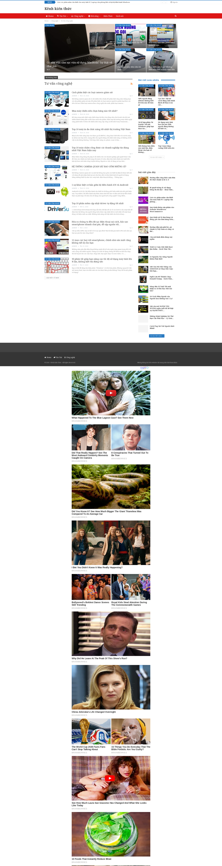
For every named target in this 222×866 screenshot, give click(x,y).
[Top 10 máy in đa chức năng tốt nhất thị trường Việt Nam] (57, 135)
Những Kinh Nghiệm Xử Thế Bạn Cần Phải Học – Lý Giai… (162, 317)
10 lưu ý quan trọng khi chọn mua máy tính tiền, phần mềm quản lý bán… (162, 42)
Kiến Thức (108, 16)
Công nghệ (78, 16)
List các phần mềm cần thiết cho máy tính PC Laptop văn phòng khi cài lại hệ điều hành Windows (93, 2)
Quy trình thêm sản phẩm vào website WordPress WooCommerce (162, 209)
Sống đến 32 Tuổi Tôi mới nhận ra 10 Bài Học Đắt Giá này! (161, 288)
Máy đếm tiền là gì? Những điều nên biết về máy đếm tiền (162, 68)
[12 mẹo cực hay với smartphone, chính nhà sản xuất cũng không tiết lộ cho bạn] (57, 246)
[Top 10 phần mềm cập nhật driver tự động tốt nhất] (57, 210)
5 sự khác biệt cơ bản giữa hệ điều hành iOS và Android (100, 184)
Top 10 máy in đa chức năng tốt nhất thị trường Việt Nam (101, 129)
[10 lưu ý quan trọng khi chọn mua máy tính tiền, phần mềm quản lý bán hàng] (162, 36)
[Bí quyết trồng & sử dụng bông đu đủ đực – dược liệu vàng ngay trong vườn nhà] (143, 190)
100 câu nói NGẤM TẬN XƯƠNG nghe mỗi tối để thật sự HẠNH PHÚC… (161, 308)
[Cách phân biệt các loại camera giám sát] (57, 99)
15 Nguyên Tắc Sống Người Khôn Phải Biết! (161, 258)
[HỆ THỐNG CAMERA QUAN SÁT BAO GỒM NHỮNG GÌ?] (57, 173)
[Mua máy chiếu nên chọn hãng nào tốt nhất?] (57, 117)
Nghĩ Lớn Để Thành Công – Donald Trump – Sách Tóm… (161, 278)
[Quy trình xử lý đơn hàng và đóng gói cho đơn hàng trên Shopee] (143, 220)
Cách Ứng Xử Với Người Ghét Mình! (162, 327)
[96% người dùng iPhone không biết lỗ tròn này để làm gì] (146, 90)
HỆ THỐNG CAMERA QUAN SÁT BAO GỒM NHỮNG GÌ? (99, 166)
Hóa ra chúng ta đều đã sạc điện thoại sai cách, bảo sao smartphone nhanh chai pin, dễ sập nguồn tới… (100, 223)
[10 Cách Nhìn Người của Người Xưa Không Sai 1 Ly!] (143, 299)
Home (51, 16)
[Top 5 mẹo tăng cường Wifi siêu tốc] (166, 138)
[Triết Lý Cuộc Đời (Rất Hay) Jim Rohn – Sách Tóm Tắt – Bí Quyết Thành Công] (143, 249)
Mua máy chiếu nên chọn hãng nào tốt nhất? (94, 110)
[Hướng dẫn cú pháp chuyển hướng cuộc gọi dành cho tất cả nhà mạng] (130, 36)
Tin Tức (63, 16)
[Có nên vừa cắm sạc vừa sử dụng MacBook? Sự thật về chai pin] (79, 48)
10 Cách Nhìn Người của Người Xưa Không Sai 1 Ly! (161, 297)
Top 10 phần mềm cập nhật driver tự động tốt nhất (98, 203)
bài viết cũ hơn (52, 278)
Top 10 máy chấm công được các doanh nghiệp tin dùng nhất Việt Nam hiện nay (100, 149)
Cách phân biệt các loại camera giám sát (92, 92)
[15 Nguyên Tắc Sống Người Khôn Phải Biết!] (143, 259)
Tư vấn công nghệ (123, 25)
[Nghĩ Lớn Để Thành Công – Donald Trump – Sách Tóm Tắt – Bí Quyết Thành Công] (143, 279)
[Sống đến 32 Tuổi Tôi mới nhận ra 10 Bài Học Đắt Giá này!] (143, 289)
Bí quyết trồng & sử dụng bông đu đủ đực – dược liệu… (162, 188)
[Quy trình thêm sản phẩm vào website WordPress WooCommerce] (143, 210)
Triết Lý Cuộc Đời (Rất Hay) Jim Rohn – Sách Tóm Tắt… (161, 248)
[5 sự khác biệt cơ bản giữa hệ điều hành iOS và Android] (57, 191)
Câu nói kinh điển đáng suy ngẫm (161, 238)
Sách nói (119, 16)
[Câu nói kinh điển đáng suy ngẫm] (143, 239)
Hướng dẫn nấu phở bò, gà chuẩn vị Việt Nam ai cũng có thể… (162, 229)
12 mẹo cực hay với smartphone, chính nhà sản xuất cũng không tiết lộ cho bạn (101, 241)
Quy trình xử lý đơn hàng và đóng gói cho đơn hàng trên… (162, 218)
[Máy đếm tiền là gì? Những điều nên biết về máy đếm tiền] (162, 60)
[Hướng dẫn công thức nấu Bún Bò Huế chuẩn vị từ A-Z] (143, 180)
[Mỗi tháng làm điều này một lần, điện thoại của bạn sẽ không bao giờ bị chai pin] (146, 138)
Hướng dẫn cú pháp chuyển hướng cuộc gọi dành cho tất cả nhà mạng (129, 42)
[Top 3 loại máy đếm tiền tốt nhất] (130, 60)
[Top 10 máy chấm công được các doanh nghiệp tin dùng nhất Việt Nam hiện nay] (57, 154)
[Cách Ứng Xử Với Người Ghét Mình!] (143, 329)
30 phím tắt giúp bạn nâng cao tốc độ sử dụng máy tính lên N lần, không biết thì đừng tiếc (102, 260)
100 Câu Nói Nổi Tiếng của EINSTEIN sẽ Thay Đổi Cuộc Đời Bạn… (161, 269)
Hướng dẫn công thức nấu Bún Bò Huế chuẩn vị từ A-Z (162, 179)
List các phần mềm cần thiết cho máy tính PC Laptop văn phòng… (161, 199)
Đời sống (95, 16)
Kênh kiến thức (58, 8)
